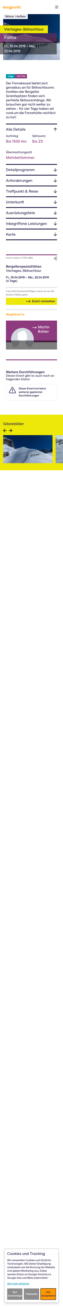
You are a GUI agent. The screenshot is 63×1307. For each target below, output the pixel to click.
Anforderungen (19, 180)
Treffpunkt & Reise (22, 191)
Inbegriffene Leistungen (26, 224)
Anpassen (31, 1294)
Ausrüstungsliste (20, 213)
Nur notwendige (15, 1294)
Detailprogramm (20, 170)
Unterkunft (15, 202)
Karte (11, 234)
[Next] (10, 430)
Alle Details (16, 129)
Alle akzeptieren (48, 1294)
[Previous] (5, 430)
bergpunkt (12, 7)
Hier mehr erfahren (18, 1283)
